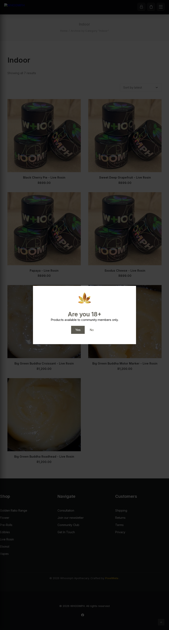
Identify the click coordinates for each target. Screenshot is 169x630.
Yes (78, 330)
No (92, 330)
